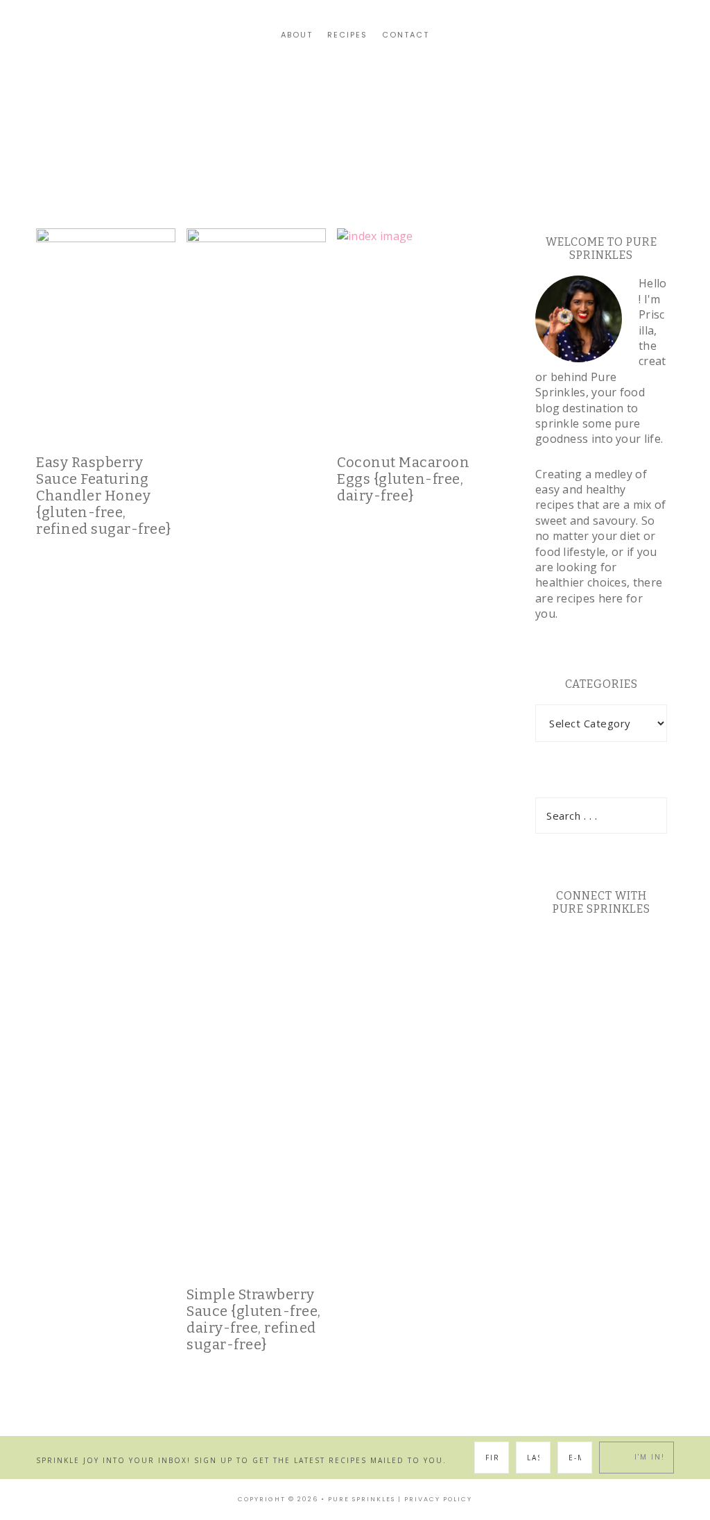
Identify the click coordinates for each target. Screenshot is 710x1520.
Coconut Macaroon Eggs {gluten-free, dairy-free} (403, 479)
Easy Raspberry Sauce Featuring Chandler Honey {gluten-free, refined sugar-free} (103, 495)
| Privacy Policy (435, 1499)
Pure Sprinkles (355, 96)
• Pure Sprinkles (358, 1499)
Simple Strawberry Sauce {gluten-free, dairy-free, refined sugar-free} (254, 1319)
